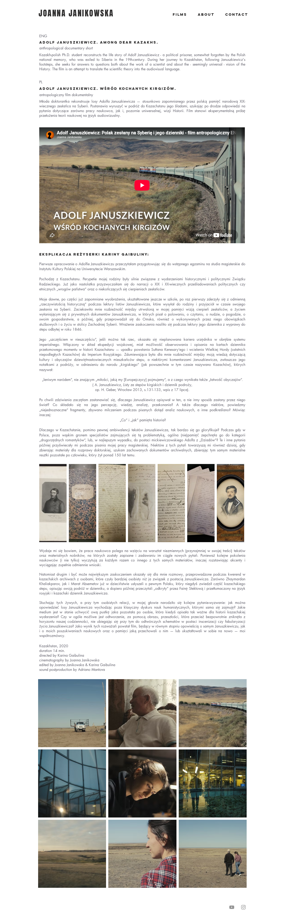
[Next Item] (237, 503)
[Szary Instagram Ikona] (243, 907)
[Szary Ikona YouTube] (232, 907)
